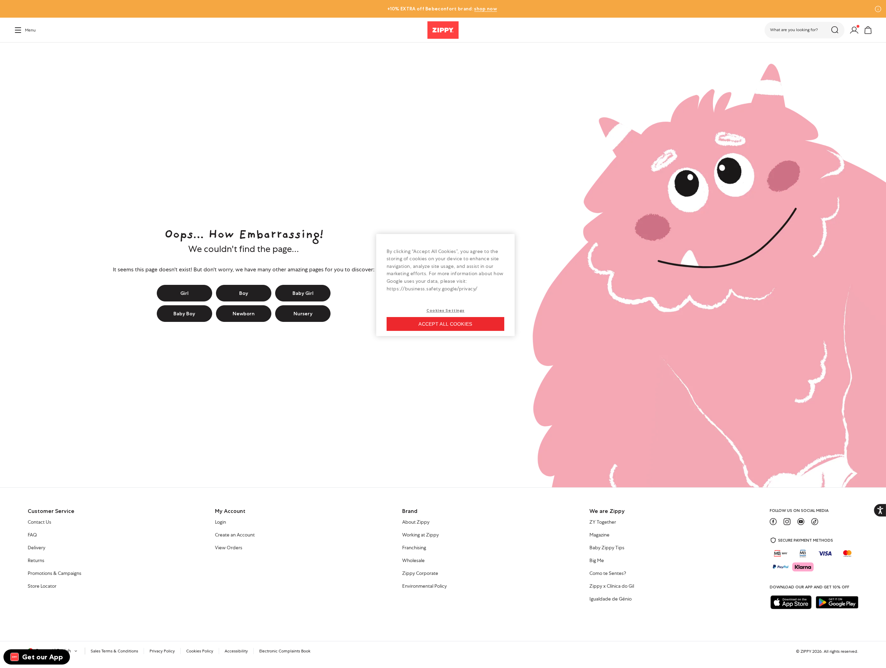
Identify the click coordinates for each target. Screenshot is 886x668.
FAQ (32, 535)
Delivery (36, 548)
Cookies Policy (199, 651)
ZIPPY (806, 651)
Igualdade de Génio (610, 599)
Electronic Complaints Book (284, 651)
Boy (243, 293)
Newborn (244, 313)
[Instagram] (787, 521)
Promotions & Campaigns (54, 573)
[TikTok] (814, 521)
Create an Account (235, 535)
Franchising (414, 548)
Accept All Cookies (445, 324)
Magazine (599, 535)
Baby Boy (184, 313)
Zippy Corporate (420, 573)
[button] (804, 30)
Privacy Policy (162, 651)
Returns (36, 560)
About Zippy (416, 522)
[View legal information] (878, 9)
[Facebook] (773, 521)
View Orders (228, 548)
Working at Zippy (420, 535)
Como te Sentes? (607, 573)
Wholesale (413, 560)
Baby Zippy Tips (606, 548)
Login (220, 522)
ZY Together (602, 522)
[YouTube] (800, 521)
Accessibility (236, 651)
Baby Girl (303, 293)
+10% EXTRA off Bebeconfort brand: (442, 9)
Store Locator (42, 586)
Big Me (596, 560)
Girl (184, 293)
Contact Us (39, 522)
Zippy (19, 52)
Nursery (303, 313)
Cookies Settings (445, 310)
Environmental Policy (424, 586)
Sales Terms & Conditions (114, 651)
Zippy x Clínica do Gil (611, 586)
